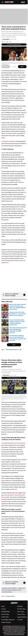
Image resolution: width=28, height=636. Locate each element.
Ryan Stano (6, 39)
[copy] (10, 42)
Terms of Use (21, 614)
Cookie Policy (5, 617)
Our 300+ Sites (21, 609)
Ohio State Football (10, 596)
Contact (3, 609)
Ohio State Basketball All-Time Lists (14, 349)
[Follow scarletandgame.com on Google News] (24, 295)
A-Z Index (20, 619)
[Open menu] (2, 2)
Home (2, 349)
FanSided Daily (5, 611)
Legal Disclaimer (22, 617)
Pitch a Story (20, 611)
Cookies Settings (6, 622)
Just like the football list (8, 141)
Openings (20, 606)
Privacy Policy (5, 614)
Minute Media (8, 626)
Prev (5, 66)
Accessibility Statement (8, 619)
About (3, 606)
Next (22, 66)
